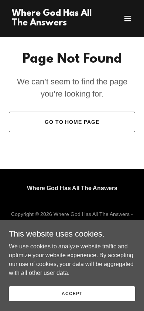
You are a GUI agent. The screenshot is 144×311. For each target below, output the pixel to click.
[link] (53, 23)
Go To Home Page (72, 122)
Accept (72, 293)
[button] (127, 18)
